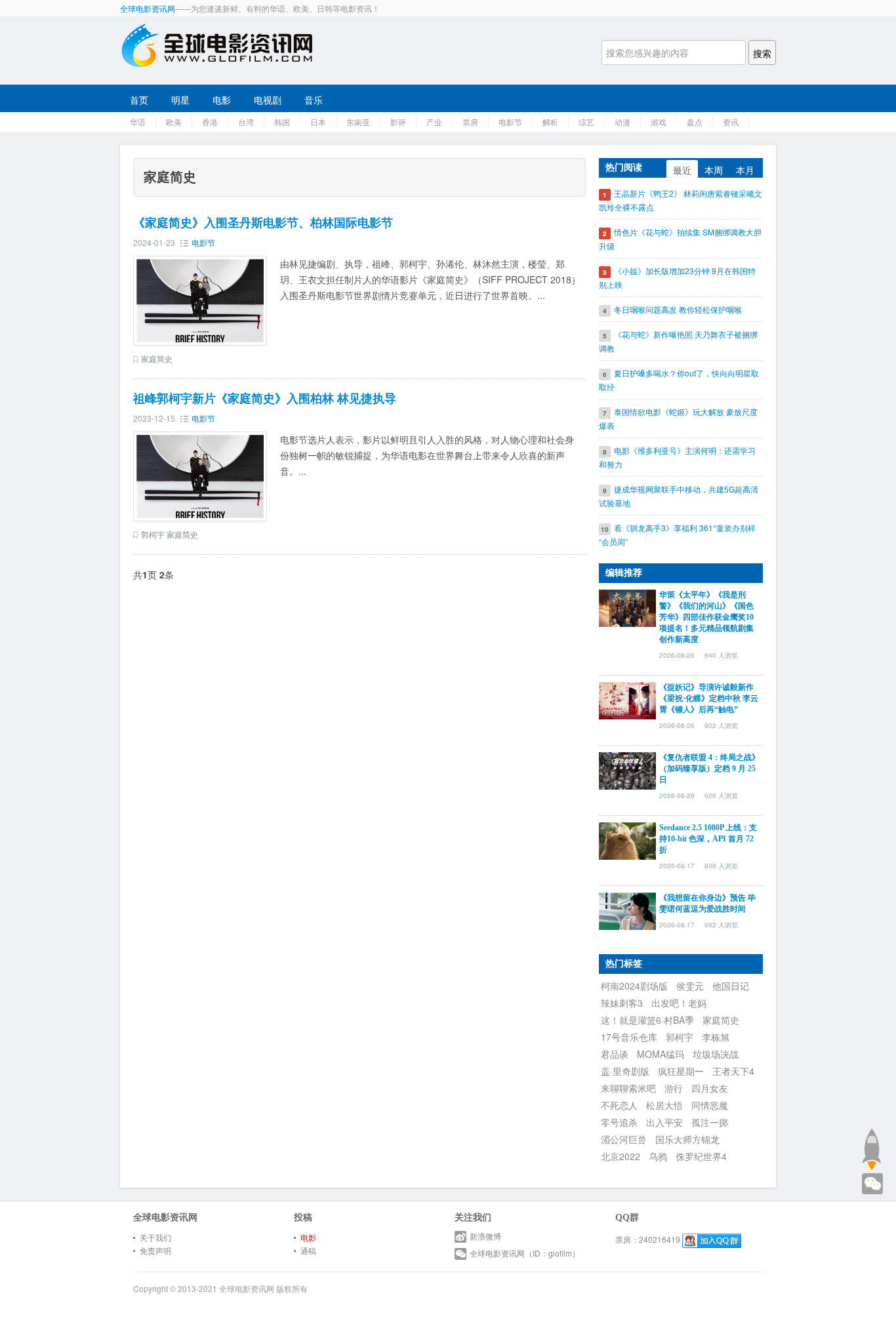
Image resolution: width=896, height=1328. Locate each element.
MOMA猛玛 (660, 1053)
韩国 (282, 121)
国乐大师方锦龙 (687, 1139)
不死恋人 (619, 1105)
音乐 (313, 99)
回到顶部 (871, 1149)
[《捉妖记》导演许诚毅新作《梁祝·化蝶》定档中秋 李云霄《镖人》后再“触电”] (627, 699)
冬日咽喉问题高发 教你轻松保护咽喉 (678, 309)
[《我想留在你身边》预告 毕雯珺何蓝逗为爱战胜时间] (627, 909)
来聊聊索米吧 (628, 1088)
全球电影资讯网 (147, 8)
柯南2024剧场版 (634, 985)
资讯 (731, 121)
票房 (470, 121)
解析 (550, 121)
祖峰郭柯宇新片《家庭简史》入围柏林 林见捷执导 (264, 398)
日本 (318, 121)
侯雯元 (690, 985)
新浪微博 (485, 1235)
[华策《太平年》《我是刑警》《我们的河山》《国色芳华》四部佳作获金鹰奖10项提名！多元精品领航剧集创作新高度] (627, 606)
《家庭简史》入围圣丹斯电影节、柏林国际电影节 (263, 223)
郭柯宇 (153, 534)
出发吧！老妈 (678, 1002)
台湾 (246, 121)
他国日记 (730, 985)
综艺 (586, 121)
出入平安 (664, 1122)
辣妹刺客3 (622, 1002)
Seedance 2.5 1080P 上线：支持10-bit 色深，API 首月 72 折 (708, 839)
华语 (138, 121)
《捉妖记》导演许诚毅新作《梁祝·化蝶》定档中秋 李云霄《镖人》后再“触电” (708, 698)
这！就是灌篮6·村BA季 (647, 1019)
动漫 (622, 121)
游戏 (658, 121)
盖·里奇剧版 (625, 1070)
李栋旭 (715, 1036)
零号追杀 (619, 1122)
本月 (745, 169)
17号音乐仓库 (629, 1036)
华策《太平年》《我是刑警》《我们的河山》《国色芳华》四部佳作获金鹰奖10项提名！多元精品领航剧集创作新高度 (706, 617)
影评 (398, 121)
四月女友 (709, 1088)
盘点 (695, 121)
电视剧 (267, 99)
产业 (434, 121)
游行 (673, 1088)
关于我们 (155, 1237)
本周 (713, 169)
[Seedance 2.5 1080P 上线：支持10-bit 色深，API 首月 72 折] (627, 839)
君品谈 (614, 1053)
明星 (180, 99)
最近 (682, 169)
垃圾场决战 (716, 1053)
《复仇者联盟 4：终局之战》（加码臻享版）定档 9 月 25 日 (709, 768)
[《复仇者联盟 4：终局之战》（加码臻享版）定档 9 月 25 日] (627, 769)
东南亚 (358, 121)
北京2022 (620, 1156)
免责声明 (155, 1250)
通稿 (308, 1250)
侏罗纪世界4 (701, 1156)
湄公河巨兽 (624, 1139)
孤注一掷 (709, 1122)
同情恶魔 (709, 1105)
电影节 (510, 121)
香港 (210, 121)
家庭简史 (157, 358)
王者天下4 (733, 1070)
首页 (139, 99)
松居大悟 (664, 1105)
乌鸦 (658, 1156)
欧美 (174, 121)
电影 (222, 99)
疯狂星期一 (681, 1070)
